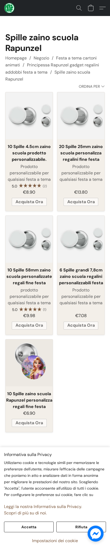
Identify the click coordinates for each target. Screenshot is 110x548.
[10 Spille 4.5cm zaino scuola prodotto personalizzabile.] (29, 115)
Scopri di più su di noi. (25, 513)
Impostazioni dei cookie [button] (55, 540)
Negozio (41, 58)
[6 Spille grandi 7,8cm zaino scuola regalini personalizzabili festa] (80, 239)
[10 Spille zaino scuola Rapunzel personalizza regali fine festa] (29, 362)
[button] (9, 8)
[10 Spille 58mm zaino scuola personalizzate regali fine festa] (29, 239)
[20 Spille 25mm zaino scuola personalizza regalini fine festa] (80, 115)
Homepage (16, 58)
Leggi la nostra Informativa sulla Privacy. (43, 506)
